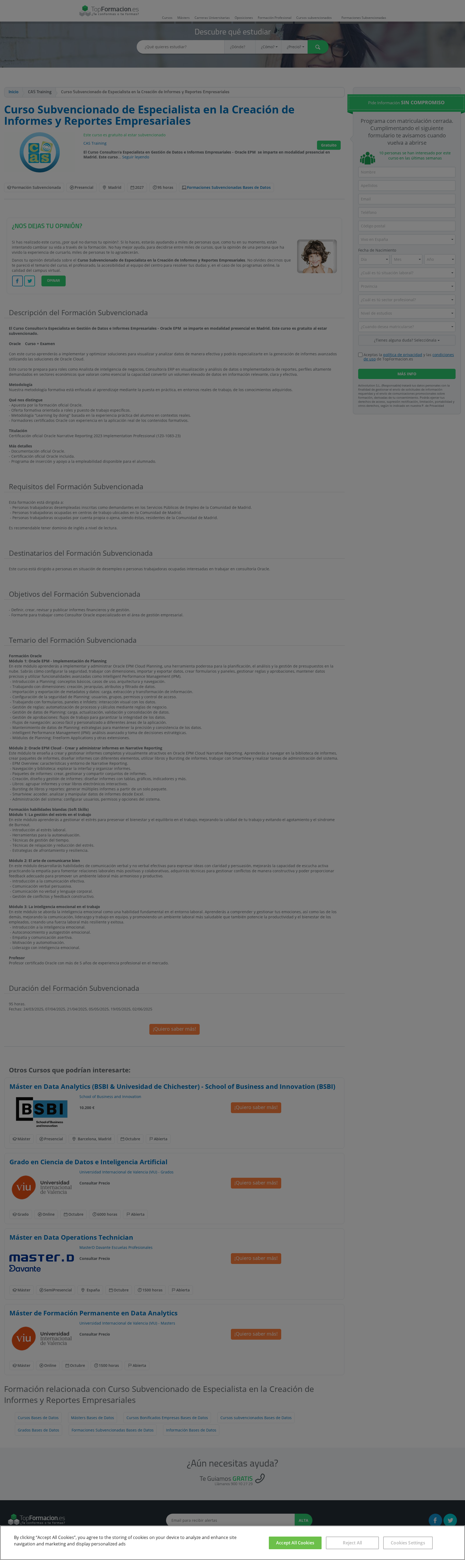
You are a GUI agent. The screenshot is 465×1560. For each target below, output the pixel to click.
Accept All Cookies (295, 1543)
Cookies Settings (408, 1543)
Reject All (352, 1543)
